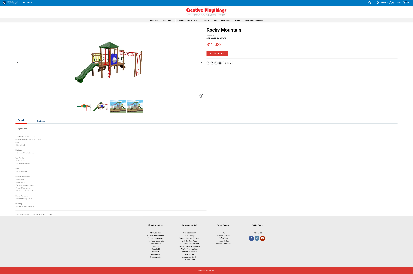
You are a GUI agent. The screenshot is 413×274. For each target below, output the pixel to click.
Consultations (27, 2)
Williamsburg (156, 244)
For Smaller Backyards (155, 236)
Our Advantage (189, 236)
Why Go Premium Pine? (189, 249)
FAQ (223, 233)
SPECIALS (241, 20)
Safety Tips (223, 238)
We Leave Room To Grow (189, 244)
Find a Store (257, 233)
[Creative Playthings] (206, 11)
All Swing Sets (155, 233)
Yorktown (155, 252)
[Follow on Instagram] (257, 238)
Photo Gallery (189, 260)
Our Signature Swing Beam (190, 246)
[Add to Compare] (230, 63)
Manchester (155, 254)
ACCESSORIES (166, 20)
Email (220, 63)
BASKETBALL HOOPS (209, 20)
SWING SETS (151, 20)
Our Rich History (189, 233)
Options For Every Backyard (189, 238)
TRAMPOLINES (227, 20)
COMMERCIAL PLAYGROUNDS (186, 20)
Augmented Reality (189, 257)
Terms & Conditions (223, 244)
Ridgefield (156, 249)
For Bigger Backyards (156, 241)
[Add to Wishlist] (225, 63)
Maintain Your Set (223, 236)
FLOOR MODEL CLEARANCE (257, 20)
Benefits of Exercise (189, 252)
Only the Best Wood (189, 241)
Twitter (212, 63)
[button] (201, 96)
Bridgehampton (155, 257)
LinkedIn (216, 63)
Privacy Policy (223, 241)
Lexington (155, 246)
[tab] (22, 122)
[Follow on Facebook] (251, 238)
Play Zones (189, 254)
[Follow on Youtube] (262, 238)
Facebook (208, 63)
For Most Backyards (155, 238)
